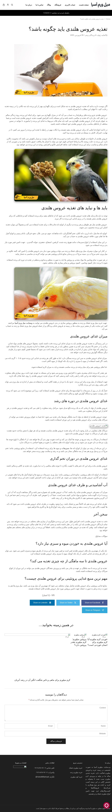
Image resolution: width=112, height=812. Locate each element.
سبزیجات (65, 448)
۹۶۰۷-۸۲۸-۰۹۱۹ (40, 768)
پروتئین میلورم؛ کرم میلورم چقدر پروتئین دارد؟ (78, 642)
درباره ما (29, 5)
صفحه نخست (84, 5)
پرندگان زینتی (90, 35)
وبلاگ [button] (49, 5)
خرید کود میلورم (76, 777)
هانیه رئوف (101, 35)
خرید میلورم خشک (75, 768)
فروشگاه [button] (58, 5)
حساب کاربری (70, 5)
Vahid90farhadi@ (42, 777)
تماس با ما (39, 5)
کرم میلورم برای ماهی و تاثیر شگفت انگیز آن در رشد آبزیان (42, 680)
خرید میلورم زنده (76, 772)
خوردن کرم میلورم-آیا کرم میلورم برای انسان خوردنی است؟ (97, 642)
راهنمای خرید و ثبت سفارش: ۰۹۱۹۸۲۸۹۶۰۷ (56, 13)
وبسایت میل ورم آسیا (23, 323)
